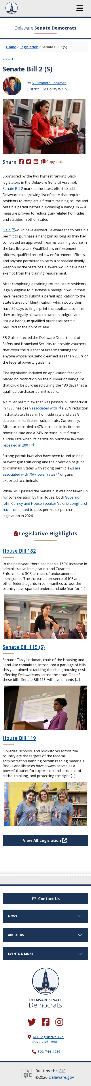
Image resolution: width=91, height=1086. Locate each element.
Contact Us (48, 898)
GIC (62, 1070)
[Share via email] (36, 161)
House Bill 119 (19, 738)
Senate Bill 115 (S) (24, 646)
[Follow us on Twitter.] (32, 1022)
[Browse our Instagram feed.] (59, 1022)
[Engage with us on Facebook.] (45, 1022)
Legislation (29, 47)
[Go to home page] (45, 981)
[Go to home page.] (23, 8)
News (12, 916)
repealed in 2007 (16, 445)
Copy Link (54, 161)
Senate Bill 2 (13, 188)
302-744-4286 (49, 1051)
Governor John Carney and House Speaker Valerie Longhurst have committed (45, 503)
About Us (16, 935)
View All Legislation (42, 840)
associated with (44, 408)
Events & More (20, 953)
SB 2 (7, 230)
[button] (80, 8)
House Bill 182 (19, 550)
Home (11, 47)
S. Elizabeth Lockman (49, 82)
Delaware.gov (61, 1077)
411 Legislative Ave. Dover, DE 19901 (48, 1039)
